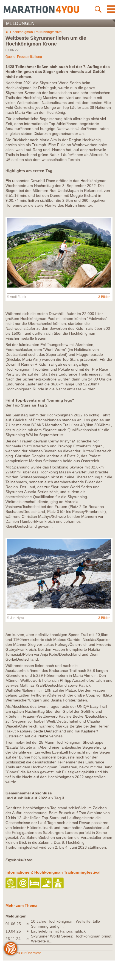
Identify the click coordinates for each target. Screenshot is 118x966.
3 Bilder (104, 297)
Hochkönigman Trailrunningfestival (36, 32)
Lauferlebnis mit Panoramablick (58, 931)
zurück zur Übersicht (25, 953)
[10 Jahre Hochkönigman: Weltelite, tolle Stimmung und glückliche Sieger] (28, 923)
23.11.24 (13, 938)
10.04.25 (13, 931)
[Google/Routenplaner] (58, 883)
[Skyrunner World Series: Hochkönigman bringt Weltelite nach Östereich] (28, 938)
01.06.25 (13, 924)
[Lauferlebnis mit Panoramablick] (28, 931)
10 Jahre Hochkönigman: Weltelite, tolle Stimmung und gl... (65, 923)
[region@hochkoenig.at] (23, 883)
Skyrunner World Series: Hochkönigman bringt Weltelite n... (71, 938)
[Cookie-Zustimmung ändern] (10, 948)
